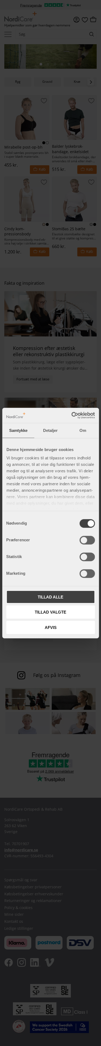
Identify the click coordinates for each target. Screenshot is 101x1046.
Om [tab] (82, 430)
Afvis (51, 627)
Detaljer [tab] (50, 430)
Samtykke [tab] (18, 430)
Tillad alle (50, 596)
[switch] (87, 540)
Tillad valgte (50, 612)
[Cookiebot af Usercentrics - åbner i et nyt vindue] (72, 415)
